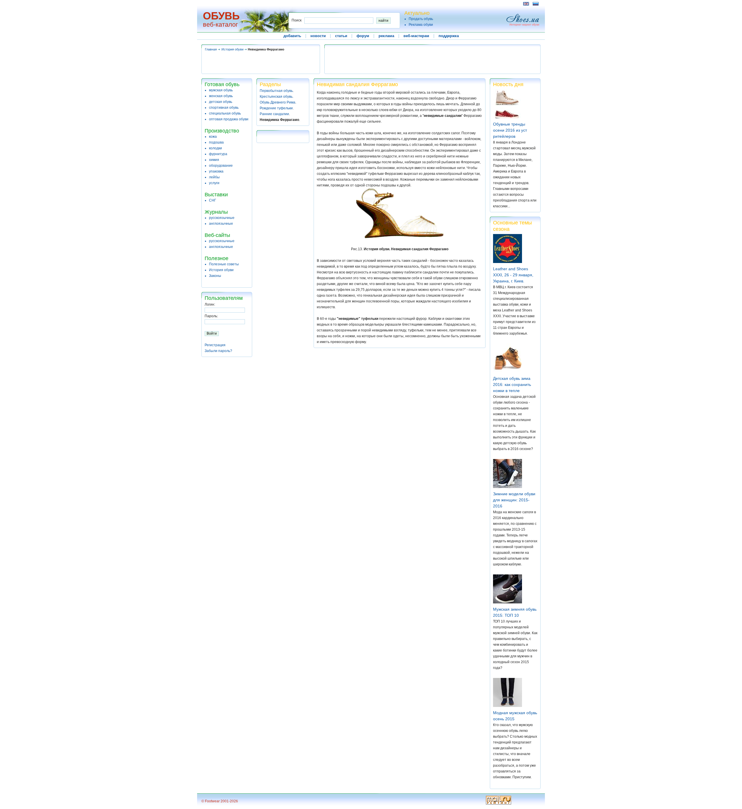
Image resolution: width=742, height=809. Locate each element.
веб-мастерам (416, 36)
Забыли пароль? (218, 351)
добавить (292, 36)
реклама (386, 36)
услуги (214, 183)
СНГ (212, 200)
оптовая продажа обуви (228, 119)
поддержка (449, 36)
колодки (215, 148)
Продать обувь (421, 19)
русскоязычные (221, 218)
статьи (341, 36)
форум (363, 36)
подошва (216, 142)
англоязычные (221, 224)
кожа (213, 137)
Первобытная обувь (276, 91)
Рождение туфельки (276, 108)
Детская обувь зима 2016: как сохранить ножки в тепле (512, 384)
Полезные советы (224, 264)
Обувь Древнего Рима (277, 102)
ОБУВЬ (221, 16)
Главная (211, 49)
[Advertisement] (306, 3)
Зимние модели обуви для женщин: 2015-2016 (514, 499)
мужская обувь (221, 90)
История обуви (232, 49)
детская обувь (220, 102)
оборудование (221, 166)
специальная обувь (225, 113)
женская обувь (221, 96)
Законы (215, 276)
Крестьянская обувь (276, 97)
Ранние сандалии (274, 114)
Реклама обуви (421, 25)
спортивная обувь (224, 108)
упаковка (216, 171)
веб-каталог (220, 24)
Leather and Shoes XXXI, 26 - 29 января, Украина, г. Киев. (513, 274)
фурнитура (218, 154)
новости (318, 36)
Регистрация (215, 345)
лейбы (214, 177)
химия (214, 160)
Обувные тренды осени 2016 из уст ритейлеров (510, 130)
